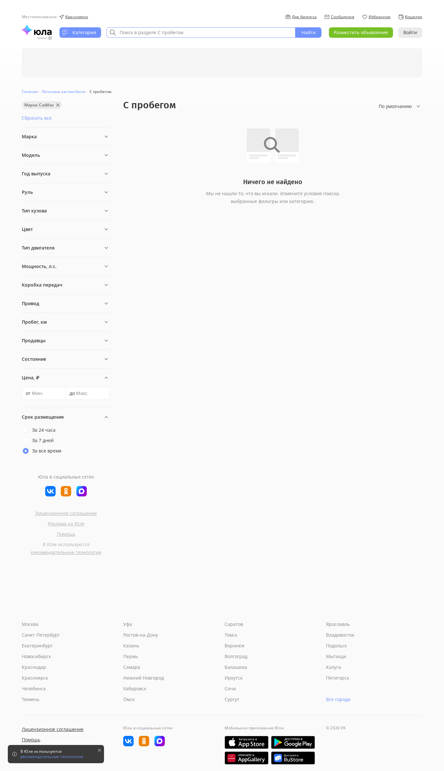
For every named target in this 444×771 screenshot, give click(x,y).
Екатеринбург (37, 645)
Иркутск (233, 678)
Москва (30, 624)
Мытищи (336, 656)
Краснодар (34, 667)
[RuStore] (293, 757)
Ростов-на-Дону (140, 635)
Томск (231, 635)
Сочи (230, 688)
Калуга (333, 667)
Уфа (127, 624)
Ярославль (338, 624)
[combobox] (200, 32)
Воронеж (234, 645)
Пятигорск (337, 678)
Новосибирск (36, 656)
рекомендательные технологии (66, 552)
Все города (338, 699)
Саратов (234, 624)
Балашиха (236, 667)
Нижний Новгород (143, 678)
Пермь (130, 656)
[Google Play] (293, 742)
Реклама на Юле (66, 524)
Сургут (232, 699)
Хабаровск (134, 688)
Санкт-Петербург (41, 635)
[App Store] (246, 742)
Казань (131, 645)
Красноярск (35, 678)
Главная (30, 91)
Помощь (66, 534)
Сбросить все (37, 118)
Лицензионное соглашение (66, 513)
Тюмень (30, 699)
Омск (129, 699)
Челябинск (34, 688)
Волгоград (236, 656)
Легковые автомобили (64, 91)
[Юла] (37, 30)
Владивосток (340, 635)
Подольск (336, 645)
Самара (131, 667)
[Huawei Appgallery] (246, 757)
